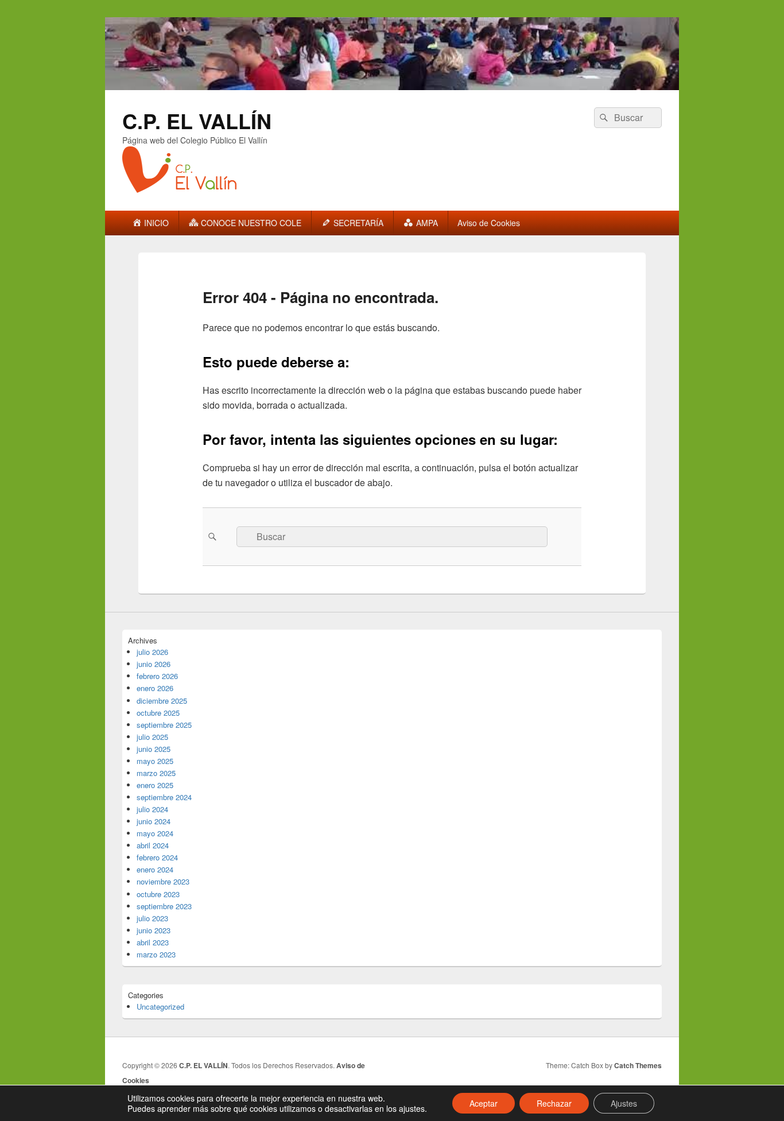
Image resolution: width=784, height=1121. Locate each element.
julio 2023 (152, 918)
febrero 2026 (157, 675)
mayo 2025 (155, 760)
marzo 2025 (156, 772)
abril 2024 (153, 845)
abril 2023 (153, 942)
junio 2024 (153, 821)
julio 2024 (152, 809)
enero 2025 (155, 784)
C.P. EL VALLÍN (196, 120)
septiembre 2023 (164, 906)
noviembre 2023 (163, 881)
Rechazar (554, 1103)
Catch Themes (638, 1065)
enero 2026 (155, 687)
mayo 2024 (155, 833)
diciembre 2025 (162, 700)
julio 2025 (152, 736)
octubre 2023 (158, 894)
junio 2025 (153, 748)
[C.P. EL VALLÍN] (392, 86)
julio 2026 (152, 651)
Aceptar (483, 1103)
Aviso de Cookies (488, 222)
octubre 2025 (158, 712)
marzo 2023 (156, 954)
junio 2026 (153, 663)
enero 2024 (155, 869)
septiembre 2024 (164, 797)
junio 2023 (153, 930)
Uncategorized (160, 1006)
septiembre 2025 (164, 724)
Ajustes (624, 1103)
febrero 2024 (157, 857)
